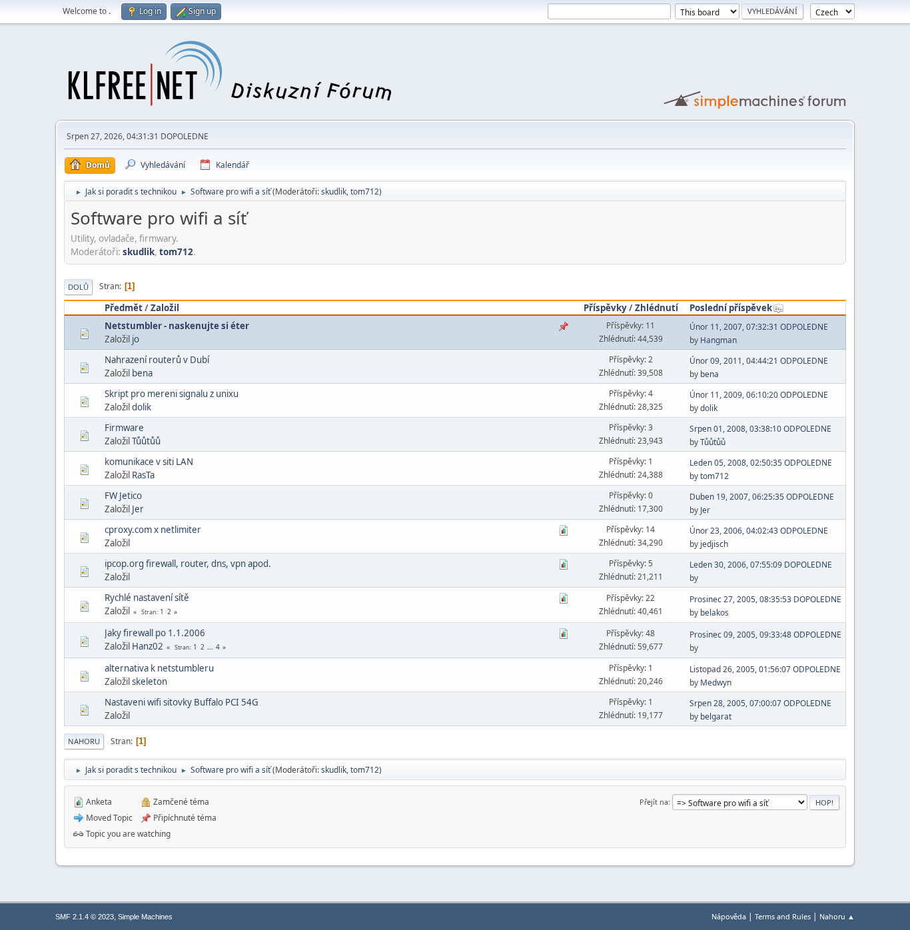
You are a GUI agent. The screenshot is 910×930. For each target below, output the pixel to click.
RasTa (143, 475)
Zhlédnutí (656, 308)
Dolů (78, 287)
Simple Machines (145, 917)
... (211, 647)
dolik (141, 407)
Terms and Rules (783, 916)
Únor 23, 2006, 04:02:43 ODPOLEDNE (758, 530)
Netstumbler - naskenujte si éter (177, 326)
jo (135, 339)
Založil (165, 308)
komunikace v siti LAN (149, 462)
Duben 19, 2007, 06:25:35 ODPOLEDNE (761, 496)
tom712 (364, 191)
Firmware (124, 428)
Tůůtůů (146, 441)
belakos (714, 612)
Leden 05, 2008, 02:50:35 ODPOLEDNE (760, 462)
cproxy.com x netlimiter (153, 530)
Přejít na (654, 802)
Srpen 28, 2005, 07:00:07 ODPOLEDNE (760, 703)
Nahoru (84, 741)
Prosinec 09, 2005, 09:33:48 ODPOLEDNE (765, 634)
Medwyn (715, 682)
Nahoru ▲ (837, 916)
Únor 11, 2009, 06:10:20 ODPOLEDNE (758, 394)
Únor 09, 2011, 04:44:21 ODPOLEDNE (758, 360)
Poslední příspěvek (730, 308)
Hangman (718, 340)
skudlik (333, 191)
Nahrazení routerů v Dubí (157, 360)
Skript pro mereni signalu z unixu (171, 394)
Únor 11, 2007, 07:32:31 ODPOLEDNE (758, 326)
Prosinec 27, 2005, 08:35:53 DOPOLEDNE (765, 599)
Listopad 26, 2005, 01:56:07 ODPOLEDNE (765, 669)
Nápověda (728, 916)
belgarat (715, 716)
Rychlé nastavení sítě (147, 598)
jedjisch (714, 544)
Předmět (124, 308)
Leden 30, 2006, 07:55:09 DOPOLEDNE (760, 564)
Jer (138, 509)
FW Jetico (123, 496)
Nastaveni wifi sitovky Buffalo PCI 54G (181, 702)
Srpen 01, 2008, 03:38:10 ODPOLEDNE (760, 428)
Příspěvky (605, 308)
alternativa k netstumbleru (159, 668)
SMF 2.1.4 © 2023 (84, 917)
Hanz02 (147, 646)
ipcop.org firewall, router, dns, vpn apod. (188, 564)
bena (142, 373)
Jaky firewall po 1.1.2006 (155, 633)
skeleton (149, 682)
